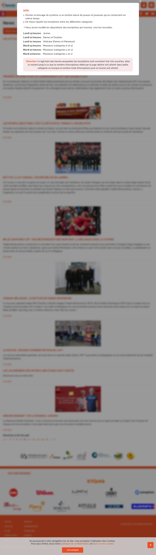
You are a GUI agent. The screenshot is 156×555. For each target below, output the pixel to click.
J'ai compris (73, 550)
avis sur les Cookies (104, 543)
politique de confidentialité (75, 543)
